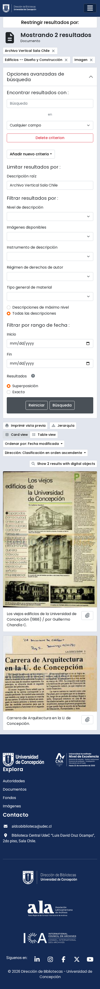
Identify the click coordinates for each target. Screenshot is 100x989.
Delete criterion (50, 137)
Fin (9, 354)
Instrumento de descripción (32, 247)
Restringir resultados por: (50, 22)
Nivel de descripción (25, 207)
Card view (19, 434)
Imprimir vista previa (28, 425)
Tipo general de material (29, 287)
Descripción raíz (22, 176)
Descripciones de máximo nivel (40, 307)
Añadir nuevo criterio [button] (29, 154)
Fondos (9, 797)
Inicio (11, 334)
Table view (46, 434)
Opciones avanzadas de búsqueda (35, 77)
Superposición (25, 386)
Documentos (15, 789)
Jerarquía (65, 425)
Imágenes (12, 806)
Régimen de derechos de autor (35, 267)
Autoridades (14, 781)
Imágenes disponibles (26, 227)
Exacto (18, 392)
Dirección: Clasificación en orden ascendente (44, 452)
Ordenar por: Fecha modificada (32, 443)
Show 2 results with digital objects (65, 463)
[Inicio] (21, 8)
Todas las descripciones (34, 313)
